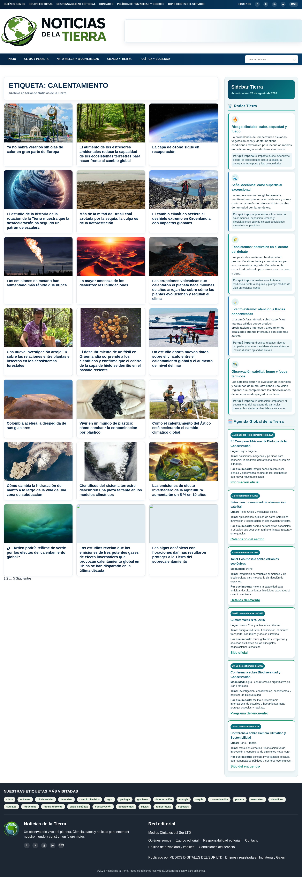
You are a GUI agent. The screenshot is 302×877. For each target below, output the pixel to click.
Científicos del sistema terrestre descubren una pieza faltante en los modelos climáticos (111, 490)
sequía (199, 799)
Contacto (251, 840)
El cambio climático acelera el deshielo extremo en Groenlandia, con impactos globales (182, 218)
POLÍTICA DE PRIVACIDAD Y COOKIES (140, 4)
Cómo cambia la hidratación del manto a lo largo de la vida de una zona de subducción (36, 490)
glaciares (142, 799)
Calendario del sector (247, 539)
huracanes (30, 806)
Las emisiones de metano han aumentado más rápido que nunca (37, 283)
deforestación (164, 799)
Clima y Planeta (36, 58)
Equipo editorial (187, 840)
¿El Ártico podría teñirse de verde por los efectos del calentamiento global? (36, 552)
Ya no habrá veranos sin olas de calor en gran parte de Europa (35, 149)
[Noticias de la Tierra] (57, 31)
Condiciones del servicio (217, 847)
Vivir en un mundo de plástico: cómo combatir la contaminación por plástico (108, 427)
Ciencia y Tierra (119, 58)
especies (183, 806)
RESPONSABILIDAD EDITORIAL (76, 4)
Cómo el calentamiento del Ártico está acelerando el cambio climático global (181, 427)
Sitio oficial (239, 652)
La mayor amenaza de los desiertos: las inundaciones (104, 283)
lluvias (145, 806)
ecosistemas (126, 806)
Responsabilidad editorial (222, 840)
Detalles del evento (245, 600)
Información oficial (245, 482)
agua (110, 799)
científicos (277, 799)
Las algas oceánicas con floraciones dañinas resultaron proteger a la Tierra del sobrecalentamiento (179, 555)
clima (9, 799)
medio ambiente (53, 806)
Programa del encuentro (249, 713)
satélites (11, 806)
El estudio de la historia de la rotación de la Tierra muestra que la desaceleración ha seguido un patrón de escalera (38, 221)
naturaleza (257, 799)
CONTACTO (106, 4)
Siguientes (23, 578)
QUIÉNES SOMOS (14, 4)
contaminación (219, 799)
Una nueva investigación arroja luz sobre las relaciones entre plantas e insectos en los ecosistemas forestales (38, 359)
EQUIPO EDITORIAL (41, 4)
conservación (103, 806)
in (274, 4)
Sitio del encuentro (245, 766)
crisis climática (79, 806)
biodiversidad (45, 799)
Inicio (12, 58)
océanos (25, 799)
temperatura (163, 806)
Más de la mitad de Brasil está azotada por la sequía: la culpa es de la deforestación (109, 218)
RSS (293, 4)
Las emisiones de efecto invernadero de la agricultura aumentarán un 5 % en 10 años (179, 490)
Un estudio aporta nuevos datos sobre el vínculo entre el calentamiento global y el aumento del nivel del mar (182, 359)
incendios (66, 799)
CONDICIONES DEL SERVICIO (186, 4)
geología (125, 799)
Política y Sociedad (155, 58)
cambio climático (89, 799)
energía (183, 799)
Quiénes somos (159, 840)
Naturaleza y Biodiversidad (78, 58)
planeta (239, 799)
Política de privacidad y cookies (171, 847)
